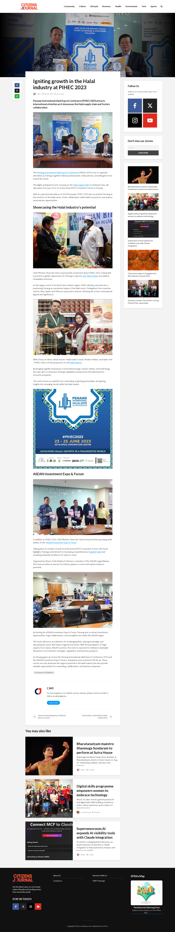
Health (118, 6)
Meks (90, 926)
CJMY (39, 94)
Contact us (57, 881)
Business (106, 6)
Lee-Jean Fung (85, 812)
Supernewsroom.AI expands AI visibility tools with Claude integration (96, 833)
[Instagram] (135, 120)
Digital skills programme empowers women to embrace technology (95, 790)
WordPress (104, 926)
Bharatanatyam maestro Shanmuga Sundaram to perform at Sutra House (95, 748)
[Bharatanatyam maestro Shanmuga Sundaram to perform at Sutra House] (49, 756)
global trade (96, 552)
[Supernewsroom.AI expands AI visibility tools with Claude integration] (49, 840)
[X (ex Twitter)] (150, 106)
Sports (154, 6)
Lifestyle (94, 6)
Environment (131, 6)
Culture (82, 6)
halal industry (76, 362)
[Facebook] (135, 106)
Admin (82, 770)
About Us (57, 875)
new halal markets (90, 276)
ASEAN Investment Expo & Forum (61, 542)
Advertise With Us (100, 875)
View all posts (53, 703)
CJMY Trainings (99, 881)
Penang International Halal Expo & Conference (58, 172)
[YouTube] (150, 120)
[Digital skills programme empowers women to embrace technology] (49, 798)
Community (69, 6)
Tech (144, 6)
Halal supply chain (81, 185)
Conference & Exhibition (44, 672)
